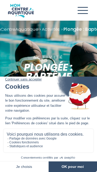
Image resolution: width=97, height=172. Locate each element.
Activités (51, 29)
